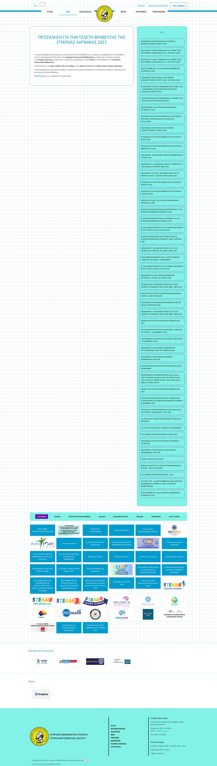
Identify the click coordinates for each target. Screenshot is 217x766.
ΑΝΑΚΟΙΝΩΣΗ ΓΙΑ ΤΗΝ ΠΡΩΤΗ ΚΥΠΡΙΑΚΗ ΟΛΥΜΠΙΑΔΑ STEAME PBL (160, 442)
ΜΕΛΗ (113, 735)
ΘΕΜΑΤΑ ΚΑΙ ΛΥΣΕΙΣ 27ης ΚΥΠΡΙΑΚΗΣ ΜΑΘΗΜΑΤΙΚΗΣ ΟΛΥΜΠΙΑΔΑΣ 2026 (160, 201)
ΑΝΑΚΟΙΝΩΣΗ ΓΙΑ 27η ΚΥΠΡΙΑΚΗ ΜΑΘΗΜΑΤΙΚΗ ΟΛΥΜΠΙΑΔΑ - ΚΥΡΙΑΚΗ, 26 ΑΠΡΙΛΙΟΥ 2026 (158, 276)
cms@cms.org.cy (161, 731)
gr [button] (35, 5)
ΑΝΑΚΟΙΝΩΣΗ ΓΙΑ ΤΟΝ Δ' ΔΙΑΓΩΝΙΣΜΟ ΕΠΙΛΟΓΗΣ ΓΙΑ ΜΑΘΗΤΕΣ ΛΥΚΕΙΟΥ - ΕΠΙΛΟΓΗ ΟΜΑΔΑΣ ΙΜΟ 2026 (160, 174)
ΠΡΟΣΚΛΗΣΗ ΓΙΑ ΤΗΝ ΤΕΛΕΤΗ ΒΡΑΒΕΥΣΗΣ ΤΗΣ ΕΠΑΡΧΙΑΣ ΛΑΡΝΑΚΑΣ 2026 (161, 192)
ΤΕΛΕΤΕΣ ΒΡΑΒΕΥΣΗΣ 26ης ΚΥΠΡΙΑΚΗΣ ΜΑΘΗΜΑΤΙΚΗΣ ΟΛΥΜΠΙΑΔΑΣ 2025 (160, 494)
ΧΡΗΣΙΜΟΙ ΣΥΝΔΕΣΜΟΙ (158, 5)
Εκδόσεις (102, 517)
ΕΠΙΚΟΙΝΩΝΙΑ (115, 741)
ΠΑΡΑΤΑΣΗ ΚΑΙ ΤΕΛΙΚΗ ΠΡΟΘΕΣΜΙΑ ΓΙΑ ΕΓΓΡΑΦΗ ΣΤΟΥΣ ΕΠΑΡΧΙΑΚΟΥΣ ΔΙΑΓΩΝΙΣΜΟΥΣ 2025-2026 (161, 411)
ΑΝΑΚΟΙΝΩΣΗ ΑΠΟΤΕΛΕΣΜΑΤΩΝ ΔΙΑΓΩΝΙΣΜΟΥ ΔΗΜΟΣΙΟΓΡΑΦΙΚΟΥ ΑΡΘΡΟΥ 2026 (158, 42)
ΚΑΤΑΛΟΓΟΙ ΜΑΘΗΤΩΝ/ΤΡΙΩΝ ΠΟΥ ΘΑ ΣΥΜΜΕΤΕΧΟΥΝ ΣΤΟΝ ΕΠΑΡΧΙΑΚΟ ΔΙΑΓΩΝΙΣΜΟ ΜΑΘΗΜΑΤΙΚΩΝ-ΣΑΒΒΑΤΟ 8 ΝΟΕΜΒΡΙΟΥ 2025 (162, 400)
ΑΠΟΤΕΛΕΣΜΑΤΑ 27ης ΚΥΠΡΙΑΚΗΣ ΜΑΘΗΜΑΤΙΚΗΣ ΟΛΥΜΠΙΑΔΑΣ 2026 (159, 108)
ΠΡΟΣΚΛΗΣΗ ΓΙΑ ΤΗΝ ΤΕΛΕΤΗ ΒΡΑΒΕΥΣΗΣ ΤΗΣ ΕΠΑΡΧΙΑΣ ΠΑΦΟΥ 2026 (161, 138)
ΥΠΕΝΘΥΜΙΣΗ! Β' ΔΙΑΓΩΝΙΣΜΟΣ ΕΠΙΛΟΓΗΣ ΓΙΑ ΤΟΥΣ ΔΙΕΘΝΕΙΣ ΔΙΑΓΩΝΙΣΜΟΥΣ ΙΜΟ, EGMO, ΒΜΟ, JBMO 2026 (161, 285)
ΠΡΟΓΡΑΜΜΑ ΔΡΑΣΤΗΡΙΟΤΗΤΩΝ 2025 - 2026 (157, 474)
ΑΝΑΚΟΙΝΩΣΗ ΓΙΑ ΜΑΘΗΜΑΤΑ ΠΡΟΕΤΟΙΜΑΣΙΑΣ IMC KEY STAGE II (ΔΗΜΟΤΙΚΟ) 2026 (161, 303)
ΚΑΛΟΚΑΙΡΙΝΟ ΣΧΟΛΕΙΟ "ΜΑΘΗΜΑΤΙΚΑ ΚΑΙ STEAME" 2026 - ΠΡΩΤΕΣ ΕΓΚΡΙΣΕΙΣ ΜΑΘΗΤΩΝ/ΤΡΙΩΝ (162, 99)
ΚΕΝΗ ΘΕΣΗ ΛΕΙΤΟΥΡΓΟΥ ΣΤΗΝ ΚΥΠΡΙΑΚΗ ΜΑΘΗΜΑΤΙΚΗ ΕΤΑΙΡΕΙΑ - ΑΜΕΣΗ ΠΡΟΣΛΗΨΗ (161, 294)
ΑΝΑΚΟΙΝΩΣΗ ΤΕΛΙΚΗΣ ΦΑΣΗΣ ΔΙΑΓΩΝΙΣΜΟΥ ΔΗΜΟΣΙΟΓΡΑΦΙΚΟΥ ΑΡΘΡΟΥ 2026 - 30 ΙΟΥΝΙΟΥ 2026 (160, 78)
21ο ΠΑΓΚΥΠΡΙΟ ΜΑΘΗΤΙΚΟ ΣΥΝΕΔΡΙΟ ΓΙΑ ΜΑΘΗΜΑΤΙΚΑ (161, 428)
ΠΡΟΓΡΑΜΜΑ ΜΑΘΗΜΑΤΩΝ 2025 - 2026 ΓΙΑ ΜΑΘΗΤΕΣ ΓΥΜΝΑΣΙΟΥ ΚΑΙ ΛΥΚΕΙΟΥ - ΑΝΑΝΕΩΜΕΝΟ (160, 258)
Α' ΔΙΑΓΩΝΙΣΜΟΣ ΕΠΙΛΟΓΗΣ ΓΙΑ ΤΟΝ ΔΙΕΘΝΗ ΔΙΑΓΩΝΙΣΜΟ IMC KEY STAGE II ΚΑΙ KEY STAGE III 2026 (162, 267)
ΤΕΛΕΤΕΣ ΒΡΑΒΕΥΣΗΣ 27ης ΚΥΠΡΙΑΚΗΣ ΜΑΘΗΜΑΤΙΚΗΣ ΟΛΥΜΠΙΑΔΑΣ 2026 (160, 69)
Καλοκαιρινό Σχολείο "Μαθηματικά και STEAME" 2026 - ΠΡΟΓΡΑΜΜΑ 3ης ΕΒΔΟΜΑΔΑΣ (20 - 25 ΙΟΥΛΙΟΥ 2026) (161, 51)
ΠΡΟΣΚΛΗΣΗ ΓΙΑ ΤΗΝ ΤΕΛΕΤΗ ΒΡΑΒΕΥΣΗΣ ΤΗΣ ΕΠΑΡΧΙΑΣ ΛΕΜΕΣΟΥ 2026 (161, 183)
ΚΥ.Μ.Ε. (50, 11)
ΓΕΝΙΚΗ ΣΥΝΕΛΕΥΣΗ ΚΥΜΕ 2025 (152, 459)
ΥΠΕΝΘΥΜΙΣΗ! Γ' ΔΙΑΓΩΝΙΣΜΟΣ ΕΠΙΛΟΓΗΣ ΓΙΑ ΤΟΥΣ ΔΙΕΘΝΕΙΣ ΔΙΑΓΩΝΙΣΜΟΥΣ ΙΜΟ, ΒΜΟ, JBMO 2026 (159, 249)
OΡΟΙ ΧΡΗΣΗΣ (116, 747)
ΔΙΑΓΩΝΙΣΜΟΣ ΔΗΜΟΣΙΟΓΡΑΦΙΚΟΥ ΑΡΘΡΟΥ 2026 (159, 434)
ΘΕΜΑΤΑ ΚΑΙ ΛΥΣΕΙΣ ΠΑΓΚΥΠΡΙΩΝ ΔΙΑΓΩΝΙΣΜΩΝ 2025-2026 (160, 321)
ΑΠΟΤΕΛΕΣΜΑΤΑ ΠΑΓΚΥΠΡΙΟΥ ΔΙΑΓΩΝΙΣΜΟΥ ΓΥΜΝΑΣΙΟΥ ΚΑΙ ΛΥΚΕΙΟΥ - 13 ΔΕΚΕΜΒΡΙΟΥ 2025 (161, 331)
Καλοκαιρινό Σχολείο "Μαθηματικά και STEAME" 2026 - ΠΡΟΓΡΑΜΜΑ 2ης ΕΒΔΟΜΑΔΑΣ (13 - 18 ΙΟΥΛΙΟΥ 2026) (161, 60)
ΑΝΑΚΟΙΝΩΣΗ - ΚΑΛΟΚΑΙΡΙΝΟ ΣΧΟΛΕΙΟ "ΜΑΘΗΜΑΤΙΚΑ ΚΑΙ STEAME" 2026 (162, 156)
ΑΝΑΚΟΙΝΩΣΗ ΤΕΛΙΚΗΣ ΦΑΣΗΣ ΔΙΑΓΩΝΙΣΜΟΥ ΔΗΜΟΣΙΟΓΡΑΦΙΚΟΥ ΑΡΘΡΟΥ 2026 (157, 129)
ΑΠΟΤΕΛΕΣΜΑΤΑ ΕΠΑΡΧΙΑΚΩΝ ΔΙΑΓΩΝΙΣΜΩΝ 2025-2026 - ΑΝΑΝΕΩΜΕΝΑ (161, 367)
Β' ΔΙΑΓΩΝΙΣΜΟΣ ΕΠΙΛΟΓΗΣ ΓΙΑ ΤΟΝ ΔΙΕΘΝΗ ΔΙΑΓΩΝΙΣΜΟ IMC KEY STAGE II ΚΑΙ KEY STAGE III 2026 (162, 228)
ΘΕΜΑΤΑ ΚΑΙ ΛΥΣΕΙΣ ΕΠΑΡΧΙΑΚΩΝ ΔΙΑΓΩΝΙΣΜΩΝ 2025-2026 (160, 390)
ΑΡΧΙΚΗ (141, 5)
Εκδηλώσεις (85, 11)
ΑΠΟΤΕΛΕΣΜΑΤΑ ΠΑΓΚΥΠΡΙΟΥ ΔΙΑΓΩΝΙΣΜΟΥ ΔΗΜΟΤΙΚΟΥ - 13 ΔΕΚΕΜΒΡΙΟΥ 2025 (162, 340)
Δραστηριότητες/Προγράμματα (80, 517)
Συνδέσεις (139, 517)
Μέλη (123, 11)
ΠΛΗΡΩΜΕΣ (115, 738)
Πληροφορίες (156, 517)
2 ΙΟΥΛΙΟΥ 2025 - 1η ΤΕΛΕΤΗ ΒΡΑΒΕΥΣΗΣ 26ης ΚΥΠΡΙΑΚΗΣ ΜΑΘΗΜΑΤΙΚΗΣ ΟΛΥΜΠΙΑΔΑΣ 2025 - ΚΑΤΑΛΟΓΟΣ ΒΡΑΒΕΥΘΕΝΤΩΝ (161, 483)
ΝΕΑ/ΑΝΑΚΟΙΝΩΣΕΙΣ (118, 728)
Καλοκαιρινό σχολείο (120, 517)
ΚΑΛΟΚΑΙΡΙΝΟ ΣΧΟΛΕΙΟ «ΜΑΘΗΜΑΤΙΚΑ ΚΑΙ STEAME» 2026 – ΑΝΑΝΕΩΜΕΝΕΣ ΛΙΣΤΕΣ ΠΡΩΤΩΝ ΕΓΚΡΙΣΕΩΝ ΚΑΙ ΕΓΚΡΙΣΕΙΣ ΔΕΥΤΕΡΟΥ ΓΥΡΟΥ (162, 89)
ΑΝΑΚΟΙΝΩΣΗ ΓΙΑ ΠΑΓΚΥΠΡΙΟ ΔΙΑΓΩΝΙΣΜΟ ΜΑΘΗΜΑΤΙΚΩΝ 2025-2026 (156, 358)
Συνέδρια (57, 517)
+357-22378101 (178, 6)
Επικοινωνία (158, 11)
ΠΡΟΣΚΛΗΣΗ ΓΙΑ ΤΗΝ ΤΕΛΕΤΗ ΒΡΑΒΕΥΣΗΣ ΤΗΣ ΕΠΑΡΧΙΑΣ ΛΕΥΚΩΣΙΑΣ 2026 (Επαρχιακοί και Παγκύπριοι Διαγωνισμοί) (161, 118)
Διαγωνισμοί (41, 517)
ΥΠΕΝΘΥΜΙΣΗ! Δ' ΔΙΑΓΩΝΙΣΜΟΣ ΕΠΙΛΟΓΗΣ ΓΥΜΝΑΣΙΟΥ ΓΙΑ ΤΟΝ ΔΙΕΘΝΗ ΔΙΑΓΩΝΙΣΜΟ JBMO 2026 (162, 165)
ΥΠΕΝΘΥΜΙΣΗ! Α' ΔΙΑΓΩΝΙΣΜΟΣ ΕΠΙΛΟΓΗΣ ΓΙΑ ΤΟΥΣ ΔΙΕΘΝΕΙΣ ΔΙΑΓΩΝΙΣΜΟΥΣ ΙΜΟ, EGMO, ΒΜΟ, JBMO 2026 (161, 312)
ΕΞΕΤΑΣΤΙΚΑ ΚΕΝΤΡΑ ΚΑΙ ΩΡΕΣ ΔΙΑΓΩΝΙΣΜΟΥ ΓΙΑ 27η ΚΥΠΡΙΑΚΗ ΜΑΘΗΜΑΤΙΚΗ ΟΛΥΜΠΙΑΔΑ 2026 (160, 219)
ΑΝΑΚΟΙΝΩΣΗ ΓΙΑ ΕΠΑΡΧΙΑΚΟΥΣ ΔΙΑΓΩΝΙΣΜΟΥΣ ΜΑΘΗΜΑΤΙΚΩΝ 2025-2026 (158, 451)
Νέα (68, 11)
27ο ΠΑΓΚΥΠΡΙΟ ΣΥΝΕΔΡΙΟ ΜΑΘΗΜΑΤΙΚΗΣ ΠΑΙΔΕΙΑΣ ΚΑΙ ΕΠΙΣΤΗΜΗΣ (161, 420)
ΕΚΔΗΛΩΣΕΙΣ (115, 732)
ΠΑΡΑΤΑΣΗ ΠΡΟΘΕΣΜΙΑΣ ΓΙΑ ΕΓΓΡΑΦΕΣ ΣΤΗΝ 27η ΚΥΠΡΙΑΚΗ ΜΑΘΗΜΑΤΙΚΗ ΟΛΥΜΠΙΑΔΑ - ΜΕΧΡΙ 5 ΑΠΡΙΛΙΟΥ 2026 (161, 239)
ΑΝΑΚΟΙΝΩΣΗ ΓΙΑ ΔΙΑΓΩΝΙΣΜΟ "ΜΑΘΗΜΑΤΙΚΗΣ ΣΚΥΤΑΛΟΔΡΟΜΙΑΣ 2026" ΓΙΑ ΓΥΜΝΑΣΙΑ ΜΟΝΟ (158, 349)
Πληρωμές (141, 11)
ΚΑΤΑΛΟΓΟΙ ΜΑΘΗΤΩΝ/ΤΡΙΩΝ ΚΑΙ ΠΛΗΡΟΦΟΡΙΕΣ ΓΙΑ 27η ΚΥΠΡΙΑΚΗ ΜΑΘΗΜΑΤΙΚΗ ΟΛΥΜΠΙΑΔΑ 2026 (161, 210)
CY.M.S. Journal (174, 517)
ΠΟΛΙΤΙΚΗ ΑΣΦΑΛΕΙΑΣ (118, 744)
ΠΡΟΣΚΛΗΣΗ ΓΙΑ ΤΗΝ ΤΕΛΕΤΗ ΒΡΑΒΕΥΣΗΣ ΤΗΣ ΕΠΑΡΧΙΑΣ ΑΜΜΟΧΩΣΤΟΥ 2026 (161, 147)
